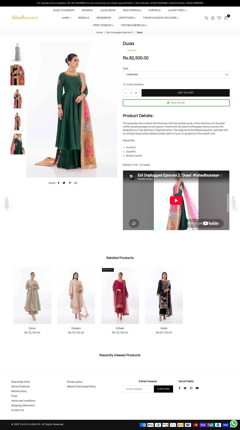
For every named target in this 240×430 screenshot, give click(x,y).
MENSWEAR (104, 17)
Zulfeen (120, 328)
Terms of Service (20, 386)
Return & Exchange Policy (81, 386)
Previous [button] (29, 109)
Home (99, 32)
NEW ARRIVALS (132, 10)
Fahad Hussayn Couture (160, 17)
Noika (163, 328)
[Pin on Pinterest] (70, 183)
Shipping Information (23, 405)
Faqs (14, 396)
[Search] (206, 18)
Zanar (32, 328)
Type (125, 68)
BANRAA (87, 10)
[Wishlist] (219, 18)
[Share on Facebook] (58, 183)
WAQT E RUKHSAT (64, 10)
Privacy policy (75, 382)
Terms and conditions (23, 400)
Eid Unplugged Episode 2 (119, 32)
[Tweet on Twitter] (64, 183)
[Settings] (213, 18)
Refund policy (19, 391)
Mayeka (76, 328)
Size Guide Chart (20, 382)
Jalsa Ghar (108, 10)
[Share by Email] (76, 183)
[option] (71, 109)
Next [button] (114, 109)
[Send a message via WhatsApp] (233, 423)
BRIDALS (84, 17)
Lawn (66, 17)
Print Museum (102, 25)
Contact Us (17, 410)
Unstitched (126, 17)
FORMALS (154, 10)
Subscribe (163, 389)
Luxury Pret (176, 10)
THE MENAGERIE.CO (133, 25)
